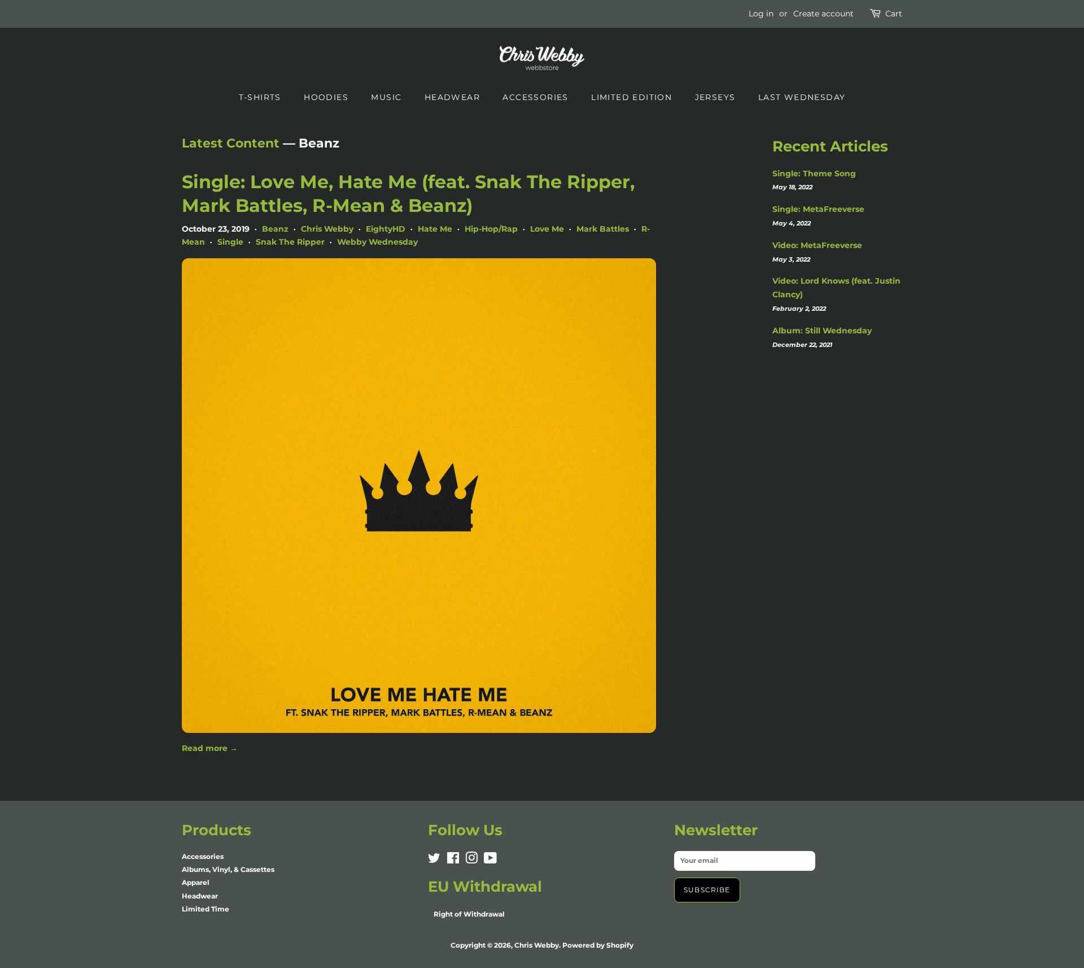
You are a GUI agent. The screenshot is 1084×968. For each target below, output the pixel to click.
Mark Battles (602, 229)
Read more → (210, 748)
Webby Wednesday (377, 242)
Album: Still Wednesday (822, 330)
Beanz (275, 229)
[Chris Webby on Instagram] (471, 860)
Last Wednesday (802, 97)
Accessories (535, 97)
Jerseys (715, 97)
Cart (893, 13)
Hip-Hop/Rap (491, 229)
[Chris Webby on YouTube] (490, 860)
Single (230, 242)
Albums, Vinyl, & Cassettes (228, 869)
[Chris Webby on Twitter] (434, 860)
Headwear (452, 97)
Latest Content (230, 143)
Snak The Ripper (290, 242)
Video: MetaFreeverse (817, 245)
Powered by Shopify (597, 945)
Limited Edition (631, 97)
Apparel (195, 882)
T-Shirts (260, 97)
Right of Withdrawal (469, 914)
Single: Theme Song (814, 173)
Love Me (547, 229)
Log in (761, 13)
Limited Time (205, 909)
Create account (823, 13)
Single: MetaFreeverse (818, 209)
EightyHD (385, 229)
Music (386, 97)
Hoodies (326, 97)
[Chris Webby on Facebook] (453, 860)
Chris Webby (327, 229)
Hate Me (435, 229)
